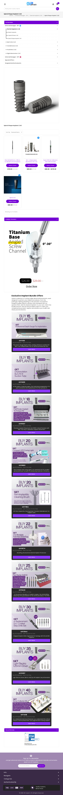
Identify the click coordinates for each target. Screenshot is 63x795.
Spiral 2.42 (13, 197)
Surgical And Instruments (13, 63)
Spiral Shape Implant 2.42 (14, 38)
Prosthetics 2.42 (11, 49)
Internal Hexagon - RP (12, 25)
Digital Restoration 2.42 (13, 53)
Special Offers (9, 60)
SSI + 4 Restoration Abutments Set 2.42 (31, 161)
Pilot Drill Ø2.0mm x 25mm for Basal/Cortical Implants (12, 161)
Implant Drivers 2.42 (13, 35)
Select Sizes (12, 165)
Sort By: (8, 132)
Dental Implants (12, 32)
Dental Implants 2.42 (13, 29)
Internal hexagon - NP (12, 57)
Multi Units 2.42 (11, 42)
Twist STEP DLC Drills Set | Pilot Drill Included (50, 161)
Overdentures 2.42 (12, 46)
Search (57, 8)
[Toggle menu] (5, 4)
